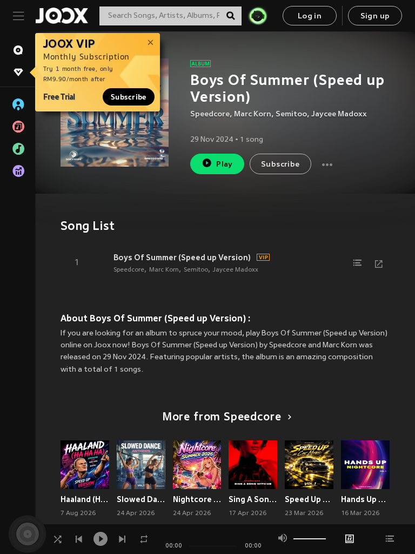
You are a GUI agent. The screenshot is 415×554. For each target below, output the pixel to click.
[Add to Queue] (357, 263)
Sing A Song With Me (253, 499)
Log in (310, 16)
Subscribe (128, 97)
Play (224, 165)
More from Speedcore (222, 418)
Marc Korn (252, 114)
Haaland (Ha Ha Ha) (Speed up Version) (85, 499)
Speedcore (210, 114)
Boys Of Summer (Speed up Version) (182, 257)
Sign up (375, 16)
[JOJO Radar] (258, 16)
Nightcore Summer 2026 (197, 499)
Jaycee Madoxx (339, 114)
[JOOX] (62, 16)
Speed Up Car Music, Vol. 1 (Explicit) (309, 499)
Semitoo (291, 114)
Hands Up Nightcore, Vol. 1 (365, 499)
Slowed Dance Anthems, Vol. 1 (141, 499)
